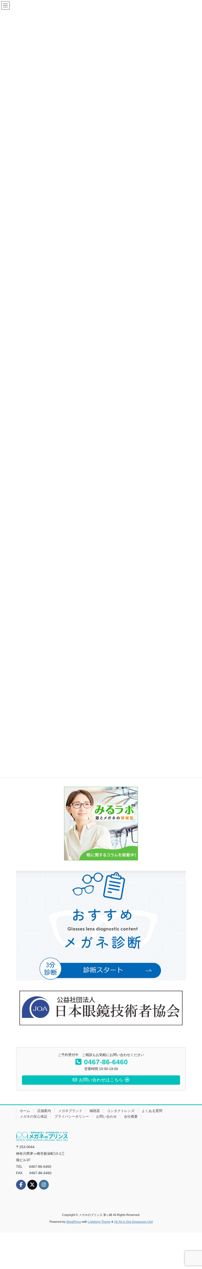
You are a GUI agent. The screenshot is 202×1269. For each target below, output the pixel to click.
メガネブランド (70, 1111)
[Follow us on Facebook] (21, 1185)
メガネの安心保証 (33, 1116)
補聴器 (94, 1111)
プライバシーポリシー (71, 1116)
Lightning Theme (99, 1222)
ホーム (25, 1111)
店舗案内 (44, 1111)
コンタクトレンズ (121, 1111)
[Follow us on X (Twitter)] (32, 1185)
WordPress (73, 1222)
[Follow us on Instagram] (44, 1185)
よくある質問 (152, 1111)
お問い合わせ (106, 1116)
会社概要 (131, 1116)
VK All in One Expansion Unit (133, 1222)
